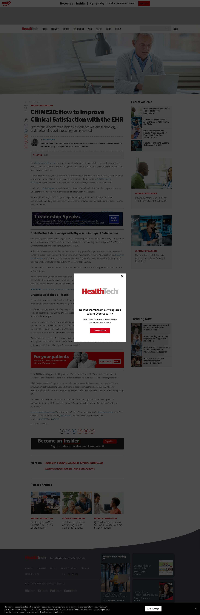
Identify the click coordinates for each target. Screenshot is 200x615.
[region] (100, 609)
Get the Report (100, 330)
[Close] (196, 609)
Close (122, 276)
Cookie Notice (59, 612)
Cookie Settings (153, 609)
